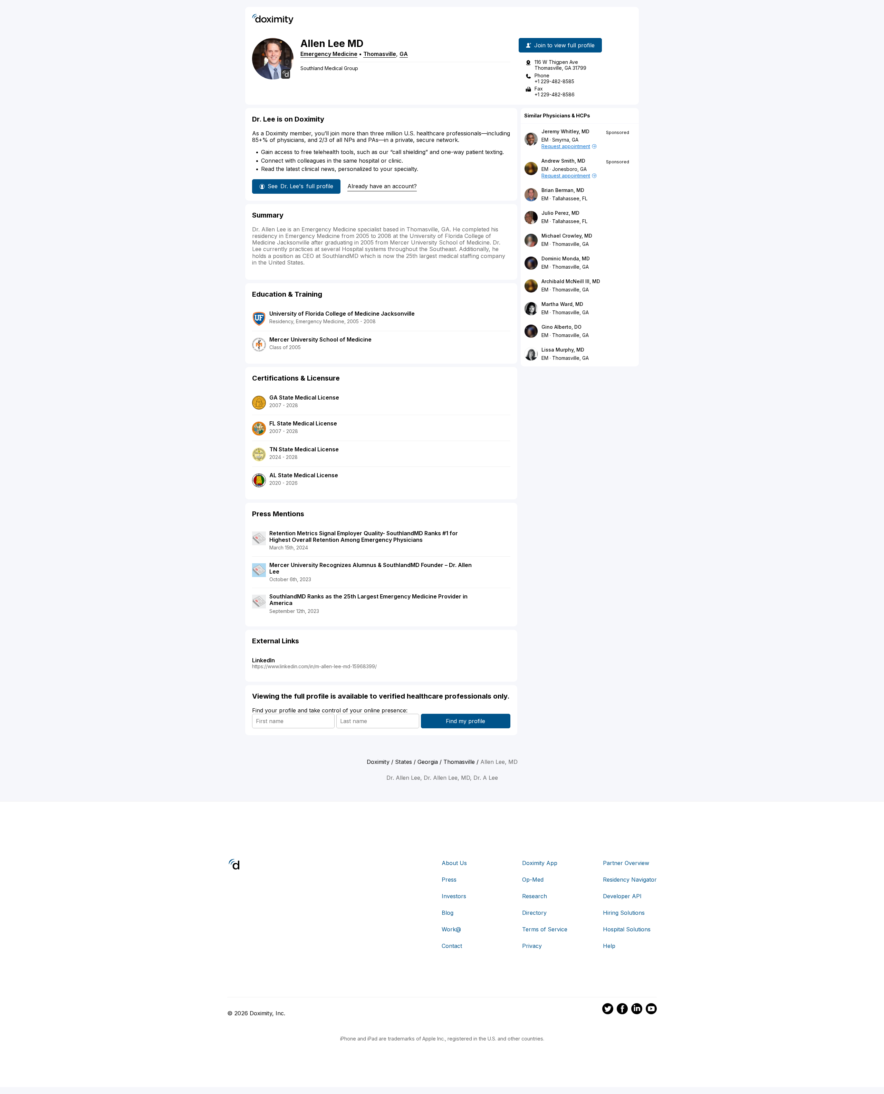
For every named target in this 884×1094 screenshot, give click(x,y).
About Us (454, 863)
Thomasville (379, 53)
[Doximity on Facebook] (622, 1009)
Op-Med (533, 879)
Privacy (532, 945)
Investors (454, 896)
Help (609, 945)
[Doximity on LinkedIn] (636, 1009)
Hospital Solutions (627, 929)
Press (449, 879)
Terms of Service (544, 929)
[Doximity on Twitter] (607, 1009)
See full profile (300, 186)
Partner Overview (626, 863)
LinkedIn (263, 660)
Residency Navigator (630, 879)
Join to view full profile (564, 45)
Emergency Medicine (328, 53)
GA (404, 53)
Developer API (622, 896)
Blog (447, 912)
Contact (452, 945)
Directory (534, 912)
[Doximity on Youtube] (651, 1009)
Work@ (451, 929)
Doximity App (539, 863)
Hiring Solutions (624, 912)
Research (534, 896)
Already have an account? (382, 186)
